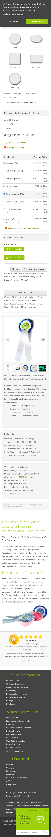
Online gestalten (15, 249)
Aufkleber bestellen (14, 751)
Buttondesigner (12, 691)
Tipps (16, 269)
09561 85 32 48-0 (30, 792)
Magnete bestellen (14, 734)
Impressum (11, 771)
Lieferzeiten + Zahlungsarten (18, 721)
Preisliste (10, 724)
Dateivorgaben (12, 681)
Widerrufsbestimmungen (16, 778)
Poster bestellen (13, 748)
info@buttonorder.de (21, 796)
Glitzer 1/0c (10, 219)
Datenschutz (11, 774)
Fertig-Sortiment (13, 744)
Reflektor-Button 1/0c (14, 202)
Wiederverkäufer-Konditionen (18, 728)
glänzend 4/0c (11, 163)
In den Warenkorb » (25, 293)
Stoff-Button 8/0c (12, 186)
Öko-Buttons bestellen (15, 741)
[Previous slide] (8, 340)
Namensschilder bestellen (17, 687)
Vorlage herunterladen (35, 269)
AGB (8, 781)
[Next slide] (43, 340)
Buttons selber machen (16, 697)
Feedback (10, 704)
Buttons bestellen (13, 731)
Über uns (10, 768)
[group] (8, 368)
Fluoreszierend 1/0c (14, 194)
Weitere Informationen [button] (13, 14)
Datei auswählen (15, 258)
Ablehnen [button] (13, 21)
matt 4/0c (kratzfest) (14, 171)
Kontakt (9, 764)
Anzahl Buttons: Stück (12, 124)
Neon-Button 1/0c (13, 209)
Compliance (11, 784)
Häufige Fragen (13, 701)
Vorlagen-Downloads (15, 684)
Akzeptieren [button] (37, 21)
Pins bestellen (12, 737)
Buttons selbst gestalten (16, 694)
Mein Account (12, 717)
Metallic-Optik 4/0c (13, 178)
